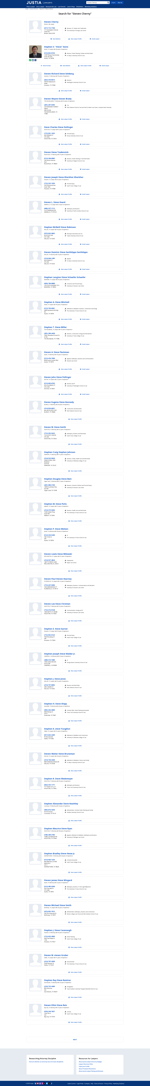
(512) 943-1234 (49, 860)
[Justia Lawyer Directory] (34, 2)
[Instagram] (42, 1083)
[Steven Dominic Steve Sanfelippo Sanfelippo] (35, 257)
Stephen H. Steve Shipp (55, 703)
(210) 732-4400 (49, 986)
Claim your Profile (84, 1066)
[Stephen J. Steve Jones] (35, 683)
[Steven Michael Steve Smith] (35, 910)
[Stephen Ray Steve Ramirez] (35, 985)
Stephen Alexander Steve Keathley (61, 803)
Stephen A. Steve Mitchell (56, 302)
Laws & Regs (71, 6)
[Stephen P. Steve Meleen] (35, 533)
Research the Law (51, 6)
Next (75, 1040)
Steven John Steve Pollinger (57, 377)
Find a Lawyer (31, 6)
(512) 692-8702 (49, 383)
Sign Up (120, 2)
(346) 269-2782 (49, 835)
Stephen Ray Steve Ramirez (57, 980)
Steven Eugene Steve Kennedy (59, 402)
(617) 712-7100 (49, 28)
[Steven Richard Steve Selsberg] (35, 78)
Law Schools (62, 6)
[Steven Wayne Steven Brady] (35, 103)
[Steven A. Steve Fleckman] (35, 357)
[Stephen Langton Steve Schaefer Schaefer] (35, 282)
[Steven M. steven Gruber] (35, 960)
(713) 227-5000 (49, 585)
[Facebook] (40, 1083)
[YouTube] (38, 1083)
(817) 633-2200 (49, 735)
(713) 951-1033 (49, 133)
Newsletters (79, 6)
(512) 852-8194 (49, 53)
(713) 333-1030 (49, 183)
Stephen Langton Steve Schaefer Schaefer (64, 277)
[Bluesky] (47, 1083)
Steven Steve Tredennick (56, 152)
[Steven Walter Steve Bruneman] (35, 758)
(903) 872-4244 (49, 810)
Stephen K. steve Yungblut (57, 728)
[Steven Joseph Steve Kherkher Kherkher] (35, 182)
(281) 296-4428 (49, 333)
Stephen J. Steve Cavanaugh (58, 930)
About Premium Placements (87, 1069)
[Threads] (45, 1083)
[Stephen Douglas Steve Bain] (35, 483)
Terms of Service (98, 1083)
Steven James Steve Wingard (58, 880)
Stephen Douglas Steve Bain (58, 478)
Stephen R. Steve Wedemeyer (58, 778)
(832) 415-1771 (49, 785)
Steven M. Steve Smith (55, 427)
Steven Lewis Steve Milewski (58, 554)
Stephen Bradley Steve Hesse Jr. (59, 853)
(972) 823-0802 (49, 233)
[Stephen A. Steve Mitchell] (35, 307)
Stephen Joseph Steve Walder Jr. (59, 653)
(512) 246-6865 (49, 158)
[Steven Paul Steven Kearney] (35, 583)
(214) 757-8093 (49, 685)
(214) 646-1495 (49, 258)
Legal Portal (80, 1083)
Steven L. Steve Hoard (54, 202)
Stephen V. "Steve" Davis (56, 46)
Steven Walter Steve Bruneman (59, 753)
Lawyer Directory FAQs (86, 1064)
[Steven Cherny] (35, 26)
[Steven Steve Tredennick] (35, 157)
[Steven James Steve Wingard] (35, 885)
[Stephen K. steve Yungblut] (35, 733)
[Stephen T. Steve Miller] (35, 332)
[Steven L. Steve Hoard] (35, 207)
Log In (113, 2)
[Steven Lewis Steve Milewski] (35, 559)
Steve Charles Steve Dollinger (58, 127)
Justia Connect (71, 1083)
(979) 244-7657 (49, 1011)
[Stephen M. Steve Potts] (35, 509)
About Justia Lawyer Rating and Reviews (91, 1071)
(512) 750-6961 (49, 308)
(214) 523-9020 (49, 458)
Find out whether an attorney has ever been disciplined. (46, 1062)
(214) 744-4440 (49, 760)
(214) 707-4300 (49, 961)
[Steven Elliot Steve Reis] (35, 1010)
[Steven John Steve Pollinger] (35, 382)
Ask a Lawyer (40, 6)
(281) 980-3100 (49, 485)
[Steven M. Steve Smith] (35, 432)
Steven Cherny (51, 21)
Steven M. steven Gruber (56, 955)
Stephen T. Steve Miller (55, 327)
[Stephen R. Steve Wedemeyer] (35, 783)
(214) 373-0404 (49, 510)
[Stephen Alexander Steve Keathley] (35, 808)
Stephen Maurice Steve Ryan (58, 828)
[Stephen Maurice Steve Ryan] (35, 833)
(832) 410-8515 (49, 80)
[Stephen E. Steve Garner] (35, 633)
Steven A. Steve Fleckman (56, 352)
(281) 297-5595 (49, 105)
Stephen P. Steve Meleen (56, 528)
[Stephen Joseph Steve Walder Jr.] (35, 658)
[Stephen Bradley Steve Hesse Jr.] (35, 858)
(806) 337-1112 (49, 208)
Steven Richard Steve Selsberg (59, 73)
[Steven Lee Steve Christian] (35, 608)
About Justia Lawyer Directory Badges (90, 1062)
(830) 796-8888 (49, 283)
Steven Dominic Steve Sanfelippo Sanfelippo (66, 252)
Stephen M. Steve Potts (55, 504)
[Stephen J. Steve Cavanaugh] (35, 935)
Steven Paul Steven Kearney (58, 578)
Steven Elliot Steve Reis (55, 1005)
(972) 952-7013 (49, 911)
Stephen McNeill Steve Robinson (60, 227)
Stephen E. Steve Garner (56, 628)
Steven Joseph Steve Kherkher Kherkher (63, 177)
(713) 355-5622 (49, 433)
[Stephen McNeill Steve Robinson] (35, 232)
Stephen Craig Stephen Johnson (59, 452)
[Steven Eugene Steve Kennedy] (35, 407)
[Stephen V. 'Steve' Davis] (35, 51)
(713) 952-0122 (49, 635)
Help (92, 1083)
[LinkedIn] (35, 1083)
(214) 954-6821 (49, 408)
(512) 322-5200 (49, 535)
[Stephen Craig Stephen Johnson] (35, 457)
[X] (49, 1083)
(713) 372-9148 (49, 610)
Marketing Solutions (91, 6)
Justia (26, 9)
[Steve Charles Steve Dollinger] (35, 132)
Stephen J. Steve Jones (55, 678)
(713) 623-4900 (49, 936)
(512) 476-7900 (49, 358)
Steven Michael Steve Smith (57, 905)
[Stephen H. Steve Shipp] (35, 708)
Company (87, 1083)
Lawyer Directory (34, 9)
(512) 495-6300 (49, 886)
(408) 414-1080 (49, 660)
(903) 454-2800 (49, 710)
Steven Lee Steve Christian (57, 603)
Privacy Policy (108, 1083)
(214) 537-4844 (49, 560)
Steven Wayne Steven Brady (57, 98)
